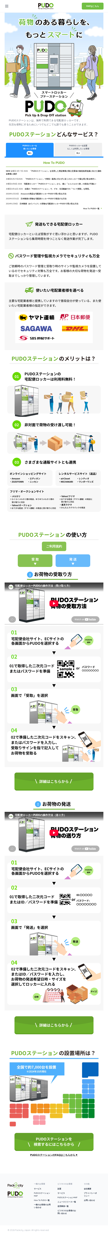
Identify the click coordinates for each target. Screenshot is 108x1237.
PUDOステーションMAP (67, 1197)
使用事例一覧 (63, 1206)
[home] (46, 5)
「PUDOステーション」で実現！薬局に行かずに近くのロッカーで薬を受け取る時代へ (60, 179)
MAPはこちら (92, 6)
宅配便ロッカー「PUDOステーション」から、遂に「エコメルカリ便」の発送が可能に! (60, 184)
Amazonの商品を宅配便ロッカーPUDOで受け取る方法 (44, 194)
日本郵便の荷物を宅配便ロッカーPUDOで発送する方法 (44, 199)
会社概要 (87, 1189)
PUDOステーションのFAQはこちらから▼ (54, 1155)
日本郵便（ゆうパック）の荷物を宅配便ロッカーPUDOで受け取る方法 (49, 204)
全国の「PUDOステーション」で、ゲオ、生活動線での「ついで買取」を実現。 (58, 189)
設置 (59, 1189)
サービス (37, 1189)
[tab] (30, 149)
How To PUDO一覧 (91, 208)
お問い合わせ (89, 1200)
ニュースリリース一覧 (67, 1202)
